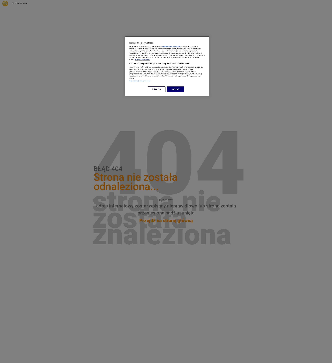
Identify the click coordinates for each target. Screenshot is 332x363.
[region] (167, 66)
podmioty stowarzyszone (171, 46)
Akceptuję (176, 89)
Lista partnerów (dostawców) (140, 81)
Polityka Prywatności (142, 60)
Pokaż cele (156, 89)
